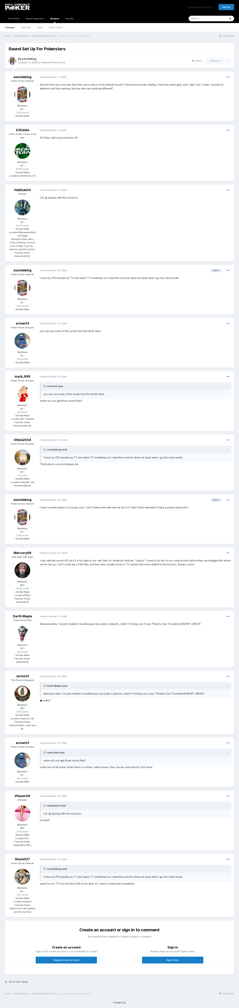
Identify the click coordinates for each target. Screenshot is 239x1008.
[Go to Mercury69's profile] (22, 570)
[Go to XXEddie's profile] (22, 151)
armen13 (22, 323)
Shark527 (22, 859)
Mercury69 (22, 553)
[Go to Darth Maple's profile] (22, 634)
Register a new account (66, 960)
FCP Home (13, 18)
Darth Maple (22, 616)
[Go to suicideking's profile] (12, 61)
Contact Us (119, 1002)
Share (198, 60)
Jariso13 (22, 676)
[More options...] (227, 77)
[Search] (230, 18)
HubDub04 (22, 190)
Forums (9, 27)
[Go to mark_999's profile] (22, 394)
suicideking (29, 58)
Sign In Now (172, 960)
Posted (53, 77)
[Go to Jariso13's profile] (22, 694)
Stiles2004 (22, 440)
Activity (69, 18)
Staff (39, 27)
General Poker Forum (53, 62)
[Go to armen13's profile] (22, 341)
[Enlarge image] (41, 700)
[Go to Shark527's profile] (22, 877)
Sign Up (226, 7)
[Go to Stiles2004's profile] (22, 457)
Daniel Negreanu (35, 18)
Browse (54, 18)
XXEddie (22, 130)
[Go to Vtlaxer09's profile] (22, 813)
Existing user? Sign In (200, 7)
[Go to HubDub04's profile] (22, 207)
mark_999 (22, 376)
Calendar (26, 27)
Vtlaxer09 (22, 796)
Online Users (55, 27)
